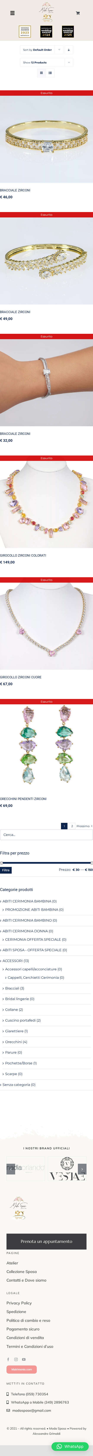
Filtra (6, 870)
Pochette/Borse (18, 1063)
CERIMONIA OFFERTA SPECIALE (33, 939)
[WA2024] (46, 27)
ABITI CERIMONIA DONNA (25, 931)
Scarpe (11, 1074)
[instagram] (16, 1359)
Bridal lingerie (17, 999)
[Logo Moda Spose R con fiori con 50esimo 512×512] (18, 1198)
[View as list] (50, 73)
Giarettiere (14, 1031)
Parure (11, 1052)
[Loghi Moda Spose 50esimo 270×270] (46, 3)
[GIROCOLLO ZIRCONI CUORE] (46, 623)
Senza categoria (16, 1085)
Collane (11, 1010)
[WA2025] (68, 27)
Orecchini (13, 1042)
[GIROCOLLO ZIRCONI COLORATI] (46, 502)
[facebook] (8, 1359)
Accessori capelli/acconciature (31, 969)
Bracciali (12, 988)
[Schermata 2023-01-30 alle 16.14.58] (25, 27)
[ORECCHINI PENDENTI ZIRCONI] (46, 745)
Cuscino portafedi (20, 1020)
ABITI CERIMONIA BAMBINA (27, 901)
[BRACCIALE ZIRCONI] (46, 136)
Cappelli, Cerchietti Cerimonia (33, 978)
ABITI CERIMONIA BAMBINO (27, 920)
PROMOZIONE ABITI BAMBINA (31, 910)
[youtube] (24, 1359)
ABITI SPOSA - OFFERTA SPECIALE (32, 950)
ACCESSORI (13, 961)
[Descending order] (69, 49)
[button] (10, 1169)
